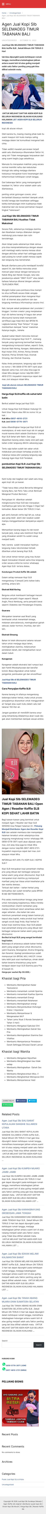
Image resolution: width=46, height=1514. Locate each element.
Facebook (22, 1101)
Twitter (33, 1101)
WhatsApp (8, 1105)
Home (4, 13)
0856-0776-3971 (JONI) (16, 1365)
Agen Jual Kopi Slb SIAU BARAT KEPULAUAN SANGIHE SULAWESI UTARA (19, 1124)
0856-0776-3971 (19, 421)
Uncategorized (15, 13)
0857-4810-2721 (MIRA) (16, 1370)
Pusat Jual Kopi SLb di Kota (13, 1479)
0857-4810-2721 (19, 418)
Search (4, 1341)
